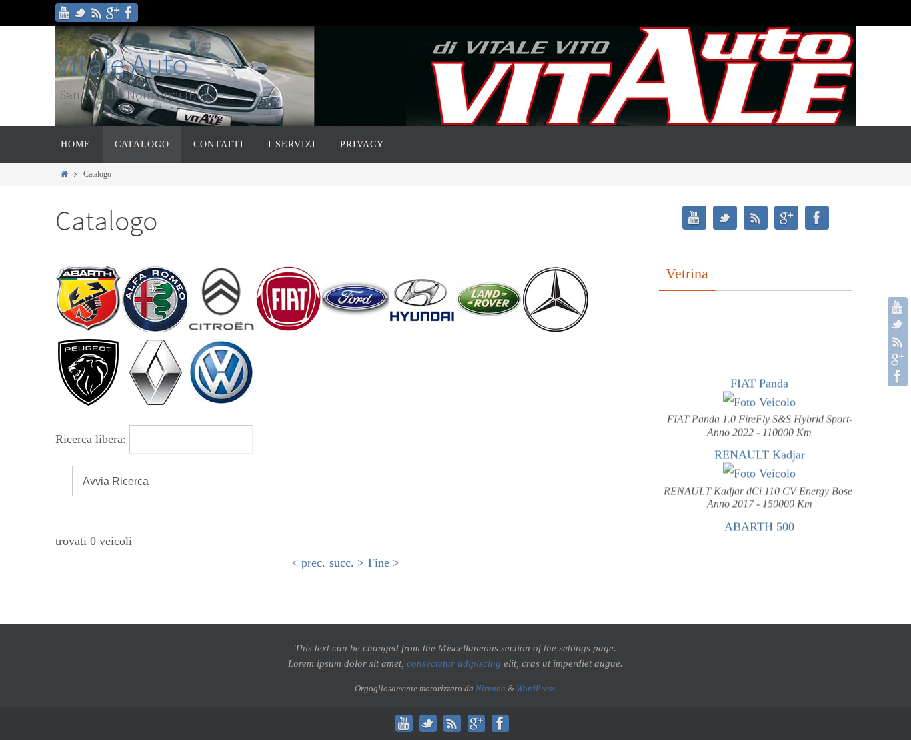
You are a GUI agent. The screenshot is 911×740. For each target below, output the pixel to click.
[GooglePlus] (112, 12)
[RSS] (96, 12)
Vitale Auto (122, 64)
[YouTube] (64, 12)
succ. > (346, 562)
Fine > (383, 562)
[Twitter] (80, 12)
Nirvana (491, 688)
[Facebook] (128, 12)
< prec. (308, 562)
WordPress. (536, 688)
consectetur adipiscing (454, 663)
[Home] (64, 174)
